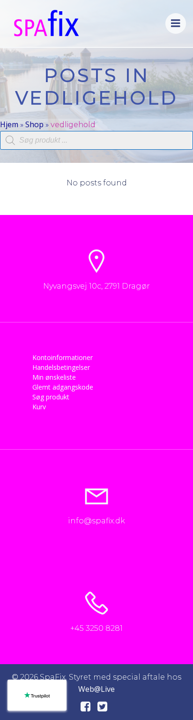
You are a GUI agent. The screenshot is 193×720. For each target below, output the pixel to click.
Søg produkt (50, 396)
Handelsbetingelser (61, 367)
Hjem (9, 124)
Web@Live (96, 689)
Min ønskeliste (54, 377)
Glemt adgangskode (62, 387)
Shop (34, 124)
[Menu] (175, 23)
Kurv (39, 406)
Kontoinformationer (62, 357)
